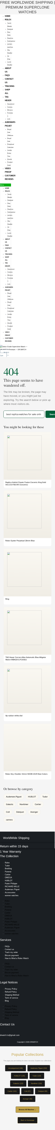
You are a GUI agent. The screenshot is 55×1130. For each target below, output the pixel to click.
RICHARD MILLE (12, 886)
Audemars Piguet (14, 796)
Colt (8, 812)
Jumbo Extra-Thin (9, 153)
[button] (5, 185)
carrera (9, 820)
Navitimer (24, 804)
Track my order (11, 952)
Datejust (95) (42, 1091)
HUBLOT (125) (19, 1076)
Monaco (10, 110)
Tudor (45, 796)
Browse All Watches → (27, 1109)
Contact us (9, 949)
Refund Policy (11, 992)
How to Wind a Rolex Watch (17, 958)
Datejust (10, 29)
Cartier (38, 804)
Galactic (9, 804)
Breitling (8, 868)
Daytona (10, 38)
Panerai (8, 872)
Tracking (9, 86)
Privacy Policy (11, 989)
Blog (7, 1001)
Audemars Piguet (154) (39, 1068)
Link (8, 119)
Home (7, 16)
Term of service (11, 998)
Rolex (8, 20)
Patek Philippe (11, 883)
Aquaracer (10, 104)
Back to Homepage (27, 1120)
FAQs (7, 75)
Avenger (34, 812)
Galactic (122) (18, 1083)
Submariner (11, 41)
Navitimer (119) (36, 1083)
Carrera (9, 107)
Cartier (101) (12, 1091)
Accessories (10, 892)
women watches (11, 895)
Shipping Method (12, 995)
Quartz (9, 159)
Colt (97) (27, 1091)
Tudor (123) (37, 1076)
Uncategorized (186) (15, 1068)
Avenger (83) (27, 1099)
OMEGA (8, 877)
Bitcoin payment (12, 955)
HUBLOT (32, 796)
